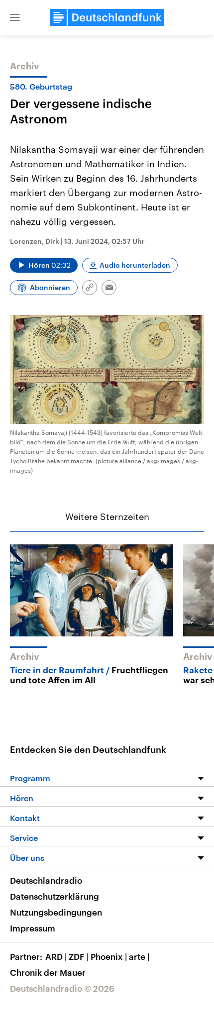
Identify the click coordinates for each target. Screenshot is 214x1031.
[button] (15, 17)
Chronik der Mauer (48, 972)
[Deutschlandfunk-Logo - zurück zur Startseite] (107, 17)
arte (139, 956)
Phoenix (109, 956)
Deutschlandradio (46, 880)
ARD (56, 956)
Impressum (32, 928)
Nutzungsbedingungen (56, 912)
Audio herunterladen (135, 265)
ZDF (79, 956)
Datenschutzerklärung (54, 896)
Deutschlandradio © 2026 (62, 988)
